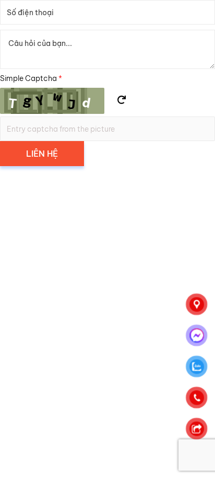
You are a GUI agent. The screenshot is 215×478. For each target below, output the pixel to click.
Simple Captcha (31, 78)
